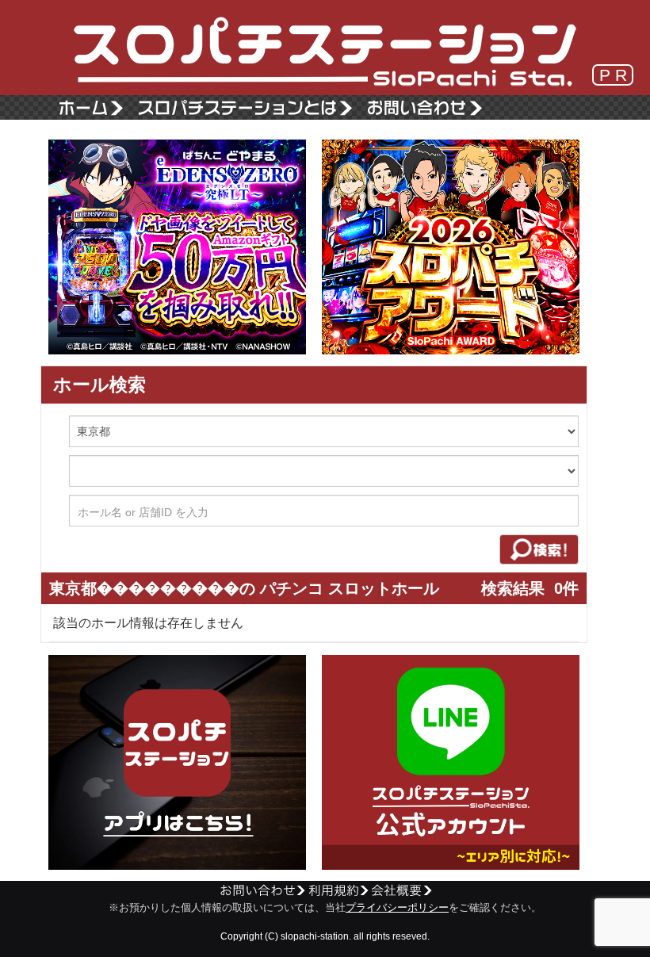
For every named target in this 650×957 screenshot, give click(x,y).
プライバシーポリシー (397, 907)
